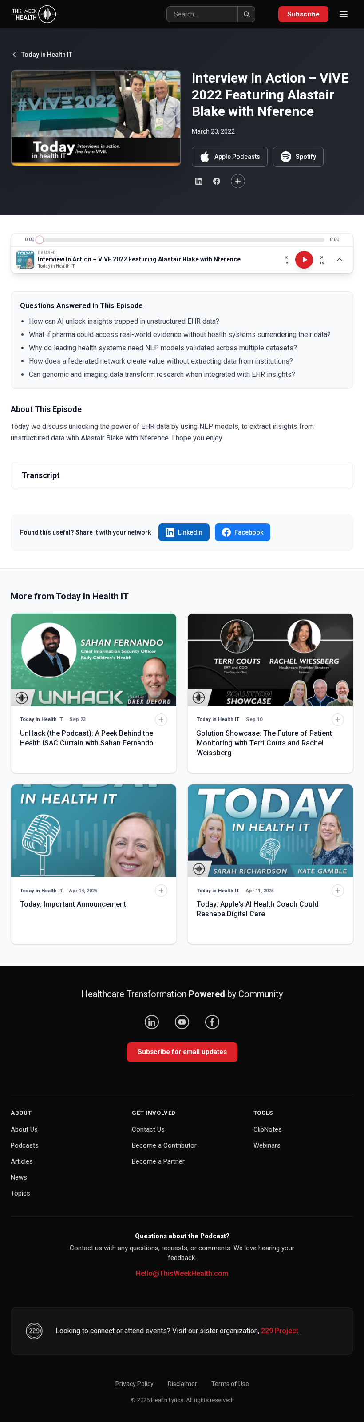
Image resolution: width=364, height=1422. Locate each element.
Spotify (306, 156)
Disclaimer (182, 1383)
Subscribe (303, 14)
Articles (22, 1161)
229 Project (279, 1331)
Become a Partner (158, 1161)
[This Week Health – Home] (35, 14)
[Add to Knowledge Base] (238, 181)
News (19, 1177)
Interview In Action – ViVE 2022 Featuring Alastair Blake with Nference (139, 259)
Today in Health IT (46, 54)
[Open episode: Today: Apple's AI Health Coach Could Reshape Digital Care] (270, 830)
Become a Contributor (164, 1145)
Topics (20, 1193)
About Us (24, 1129)
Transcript (41, 475)
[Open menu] (343, 14)
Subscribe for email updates (182, 1052)
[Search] (246, 14)
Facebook (248, 532)
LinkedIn (190, 532)
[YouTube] (182, 1022)
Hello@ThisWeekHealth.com (182, 1273)
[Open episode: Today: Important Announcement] (93, 830)
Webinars (267, 1145)
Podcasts (25, 1145)
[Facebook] (212, 1022)
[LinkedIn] (152, 1022)
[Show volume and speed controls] (340, 260)
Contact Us (148, 1129)
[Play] (304, 260)
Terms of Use (230, 1383)
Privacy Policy (134, 1383)
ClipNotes (267, 1129)
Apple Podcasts (237, 156)
